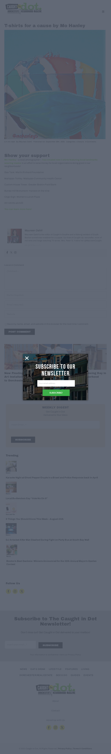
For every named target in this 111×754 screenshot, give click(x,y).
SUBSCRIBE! (56, 392)
